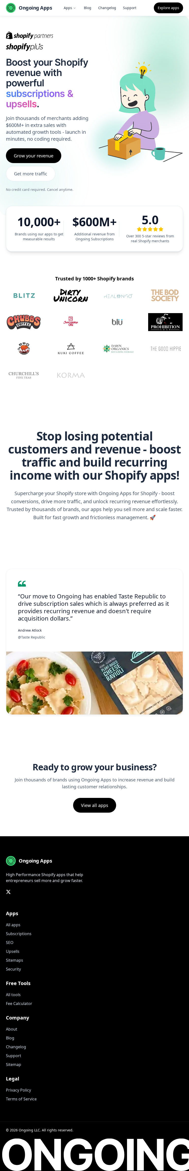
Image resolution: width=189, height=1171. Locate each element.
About (11, 1029)
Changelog (107, 7)
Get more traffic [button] (30, 174)
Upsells (12, 951)
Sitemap (13, 1064)
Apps (68, 7)
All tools (13, 994)
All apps (13, 925)
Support (129, 7)
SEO (10, 942)
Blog (87, 7)
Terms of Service (21, 1099)
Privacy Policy (18, 1090)
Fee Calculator (19, 1003)
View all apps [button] (94, 805)
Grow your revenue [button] (33, 156)
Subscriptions (19, 933)
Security (13, 969)
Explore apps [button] (168, 7)
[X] (8, 891)
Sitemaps (14, 960)
